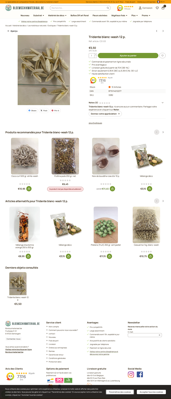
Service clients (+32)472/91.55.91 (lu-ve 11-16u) (104, 2)
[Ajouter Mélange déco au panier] (149, 188)
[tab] (127, 102)
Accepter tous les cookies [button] (151, 392)
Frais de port (130, 2)
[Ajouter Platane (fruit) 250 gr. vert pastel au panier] (109, 256)
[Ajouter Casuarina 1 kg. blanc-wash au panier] (150, 256)
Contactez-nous (14, 339)
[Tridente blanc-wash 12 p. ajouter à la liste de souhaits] (162, 55)
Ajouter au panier (128, 55)
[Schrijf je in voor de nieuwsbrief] (159, 335)
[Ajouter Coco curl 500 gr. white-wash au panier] (29, 188)
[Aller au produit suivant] (163, 31)
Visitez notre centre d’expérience (34, 21)
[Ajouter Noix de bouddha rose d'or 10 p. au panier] (112, 188)
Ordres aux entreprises (146, 2)
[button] (161, 2)
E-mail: (145, 332)
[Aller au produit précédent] (156, 31)
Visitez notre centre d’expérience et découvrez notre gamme (104, 352)
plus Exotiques (95, 123)
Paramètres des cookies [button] (120, 392)
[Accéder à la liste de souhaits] (157, 8)
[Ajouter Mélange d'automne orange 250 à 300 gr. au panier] (28, 256)
